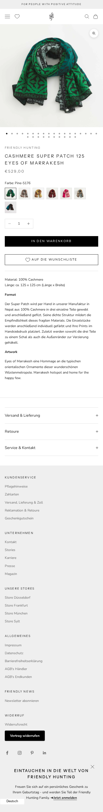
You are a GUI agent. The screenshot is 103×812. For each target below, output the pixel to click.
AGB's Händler (16, 669)
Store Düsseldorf (17, 597)
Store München (16, 613)
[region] (51, 75)
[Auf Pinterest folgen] (32, 752)
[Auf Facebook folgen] (7, 752)
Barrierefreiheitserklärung (23, 661)
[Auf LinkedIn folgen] (44, 752)
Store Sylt (12, 621)
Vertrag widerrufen (25, 735)
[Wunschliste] (17, 16)
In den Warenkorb (51, 241)
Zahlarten (12, 494)
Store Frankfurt (16, 605)
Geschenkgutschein (19, 518)
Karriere (10, 558)
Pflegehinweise (16, 486)
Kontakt (11, 542)
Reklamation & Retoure (22, 510)
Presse (10, 566)
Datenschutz (14, 653)
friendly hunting (23, 147)
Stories (10, 550)
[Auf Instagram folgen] (19, 752)
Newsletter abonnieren (22, 700)
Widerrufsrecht (16, 724)
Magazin (11, 574)
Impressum (13, 645)
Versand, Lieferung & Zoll (24, 502)
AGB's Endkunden (18, 677)
